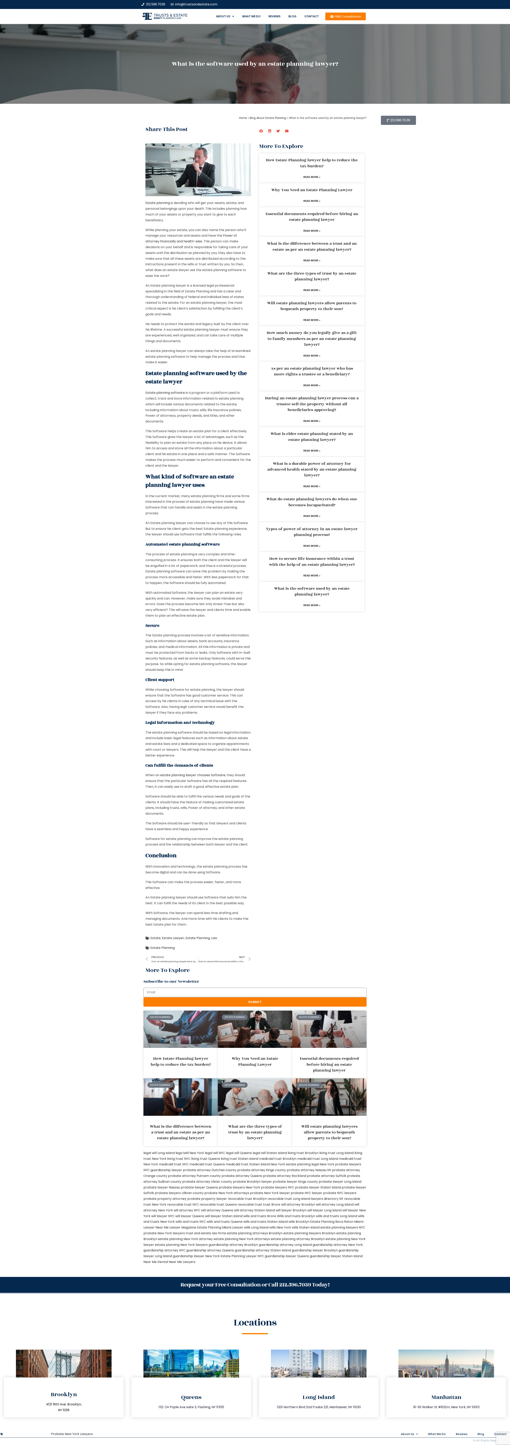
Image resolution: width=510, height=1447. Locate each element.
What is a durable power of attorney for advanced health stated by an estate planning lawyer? (311, 469)
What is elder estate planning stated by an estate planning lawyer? (312, 437)
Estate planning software (165, 392)
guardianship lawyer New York (196, 1256)
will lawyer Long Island (324, 1210)
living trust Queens (205, 1158)
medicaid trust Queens (207, 1164)
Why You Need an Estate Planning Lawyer (311, 190)
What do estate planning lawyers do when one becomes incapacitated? (311, 502)
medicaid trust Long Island (317, 1158)
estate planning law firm (167, 18)
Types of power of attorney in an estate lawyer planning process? (312, 532)
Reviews (274, 16)
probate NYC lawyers (339, 1193)
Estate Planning (197, 938)
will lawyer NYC (163, 1216)
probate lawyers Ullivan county (179, 1193)
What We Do (251, 16)
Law (214, 938)
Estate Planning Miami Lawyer (220, 1227)
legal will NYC (215, 1153)
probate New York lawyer (270, 1193)
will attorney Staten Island (254, 1210)
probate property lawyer (207, 1198)
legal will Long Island (159, 1153)
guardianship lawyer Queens (287, 1256)
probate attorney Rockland (284, 1176)
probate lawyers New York (239, 1187)
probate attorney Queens (242, 1176)
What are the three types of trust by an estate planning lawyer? (311, 276)
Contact (311, 16)
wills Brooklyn (298, 1221)
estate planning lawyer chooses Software (192, 775)
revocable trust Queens (218, 1204)
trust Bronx (271, 1204)
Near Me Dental (155, 1262)
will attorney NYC (187, 1210)
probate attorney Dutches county (209, 1170)
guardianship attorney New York (338, 1244)
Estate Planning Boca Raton (331, 1221)
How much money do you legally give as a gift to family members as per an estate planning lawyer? (312, 339)
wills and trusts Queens (224, 1221)
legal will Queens (239, 1153)
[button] (261, 130)
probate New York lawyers (164, 1233)
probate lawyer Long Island (340, 1181)
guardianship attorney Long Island (285, 1244)
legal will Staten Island (270, 1153)
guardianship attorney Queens (210, 1250)
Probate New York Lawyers (72, 1434)
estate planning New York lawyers (181, 1244)
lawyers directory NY (327, 1198)
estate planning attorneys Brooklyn (254, 1233)
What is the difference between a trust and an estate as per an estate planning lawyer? (312, 246)
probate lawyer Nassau (161, 1187)
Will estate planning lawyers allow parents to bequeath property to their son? (311, 306)
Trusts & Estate (171, 15)
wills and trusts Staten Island (265, 1221)
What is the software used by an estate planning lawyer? (312, 591)
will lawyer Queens (189, 1216)
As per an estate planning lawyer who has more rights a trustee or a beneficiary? (312, 371)
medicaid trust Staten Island (248, 1164)
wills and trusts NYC (191, 1221)
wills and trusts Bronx (259, 1216)
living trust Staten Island (239, 1158)
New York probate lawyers (340, 1164)
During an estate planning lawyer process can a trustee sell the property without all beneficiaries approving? (312, 404)
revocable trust (250, 1204)
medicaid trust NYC (174, 1164)
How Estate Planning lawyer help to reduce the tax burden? (312, 163)
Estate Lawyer (173, 938)
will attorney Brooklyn (298, 1204)
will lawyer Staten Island (223, 1216)
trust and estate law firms (206, 1233)
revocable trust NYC (183, 1204)
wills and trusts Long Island (336, 1216)
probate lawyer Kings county (295, 1181)
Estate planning (157, 203)
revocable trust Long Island (289, 1198)
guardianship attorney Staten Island (263, 1250)
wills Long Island (256, 1227)
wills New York (280, 1227)
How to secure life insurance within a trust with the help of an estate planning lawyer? (312, 561)
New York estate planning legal (295, 1164)
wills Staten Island (306, 1227)
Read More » (311, 177)
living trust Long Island (336, 1153)
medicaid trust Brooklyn (277, 1158)
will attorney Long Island (335, 1204)
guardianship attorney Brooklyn (233, 1244)
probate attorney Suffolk (326, 1176)
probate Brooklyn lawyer (252, 1181)
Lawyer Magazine (182, 1227)
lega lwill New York (190, 1153)
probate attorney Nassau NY (309, 1170)
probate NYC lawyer (306, 1193)
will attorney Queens (217, 1210)
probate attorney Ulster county (207, 1181)
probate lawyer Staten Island (318, 1187)
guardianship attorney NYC (164, 1250)
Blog (292, 16)
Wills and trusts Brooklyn (296, 1216)
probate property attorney (164, 1198)
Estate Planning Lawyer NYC (242, 1256)
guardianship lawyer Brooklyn (315, 1250)
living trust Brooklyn (303, 1153)
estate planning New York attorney (185, 1239)
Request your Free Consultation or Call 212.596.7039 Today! (255, 1284)
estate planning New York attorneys (242, 1239)
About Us (223, 16)
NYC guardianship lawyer (162, 1170)
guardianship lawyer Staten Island (336, 1256)
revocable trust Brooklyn (247, 1198)
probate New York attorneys (226, 1193)
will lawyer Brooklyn (291, 1210)
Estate (155, 938)
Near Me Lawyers (182, 1262)
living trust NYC (178, 1158)
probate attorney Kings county (261, 1170)
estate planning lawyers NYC (342, 1227)
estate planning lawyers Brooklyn (309, 1233)
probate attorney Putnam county (194, 1176)
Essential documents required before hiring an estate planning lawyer (312, 217)
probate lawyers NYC (277, 1187)
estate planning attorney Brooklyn (298, 1239)
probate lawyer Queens (199, 1187)
